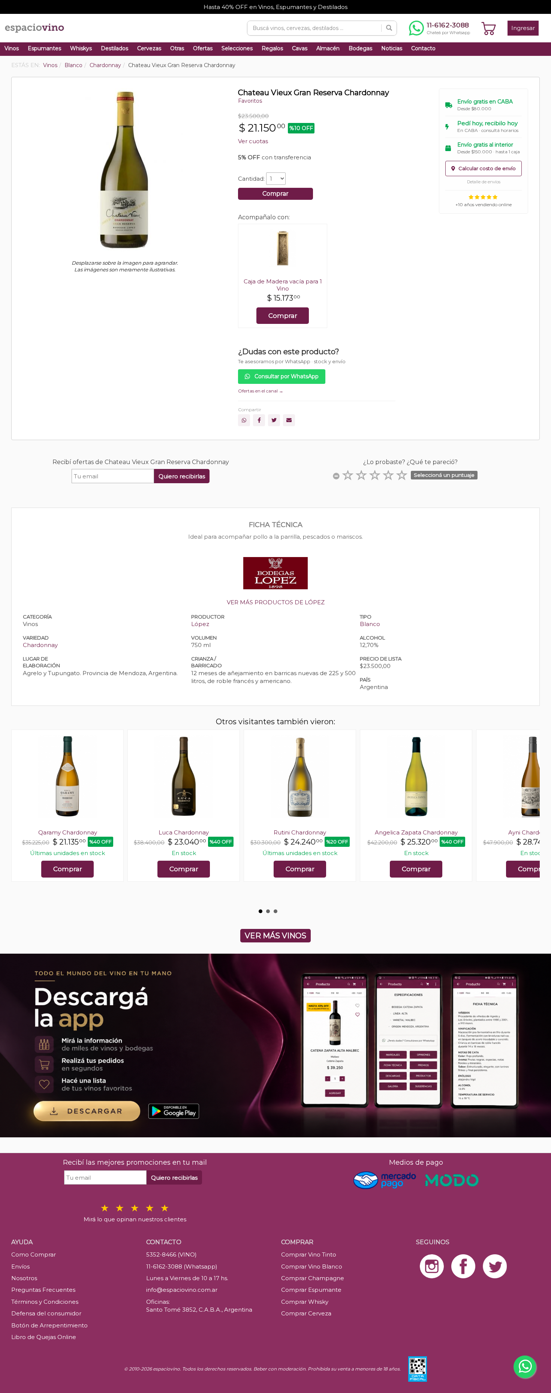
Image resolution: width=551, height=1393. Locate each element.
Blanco (370, 624)
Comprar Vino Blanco (311, 1266)
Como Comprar (33, 1254)
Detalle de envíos (483, 181)
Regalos (272, 48)
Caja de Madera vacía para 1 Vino (283, 285)
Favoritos (250, 100)
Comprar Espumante (311, 1289)
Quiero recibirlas (182, 476)
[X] (274, 420)
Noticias (391, 48)
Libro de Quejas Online (43, 1337)
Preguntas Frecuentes (43, 1289)
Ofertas (203, 48)
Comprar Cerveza (306, 1313)
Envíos (20, 1266)
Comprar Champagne (312, 1278)
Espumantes (44, 48)
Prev (21, 817)
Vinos (11, 48)
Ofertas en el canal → (260, 391)
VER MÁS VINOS (275, 935)
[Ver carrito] (489, 28)
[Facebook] (259, 420)
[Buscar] (389, 28)
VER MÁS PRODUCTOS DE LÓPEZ (276, 602)
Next (530, 817)
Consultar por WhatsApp (286, 376)
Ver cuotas (253, 141)
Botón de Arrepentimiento (49, 1325)
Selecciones (237, 48)
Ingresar (523, 27)
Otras (177, 48)
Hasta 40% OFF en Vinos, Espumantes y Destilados (275, 6)
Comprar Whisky (304, 1301)
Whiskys (81, 48)
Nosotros (24, 1278)
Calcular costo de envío (486, 168)
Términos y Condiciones (44, 1301)
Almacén (328, 48)
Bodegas (360, 48)
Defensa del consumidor (46, 1313)
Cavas (299, 48)
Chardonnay (40, 645)
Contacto (423, 48)
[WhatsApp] (244, 420)
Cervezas (149, 48)
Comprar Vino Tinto (308, 1254)
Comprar (275, 193)
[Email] (289, 420)
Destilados (114, 48)
